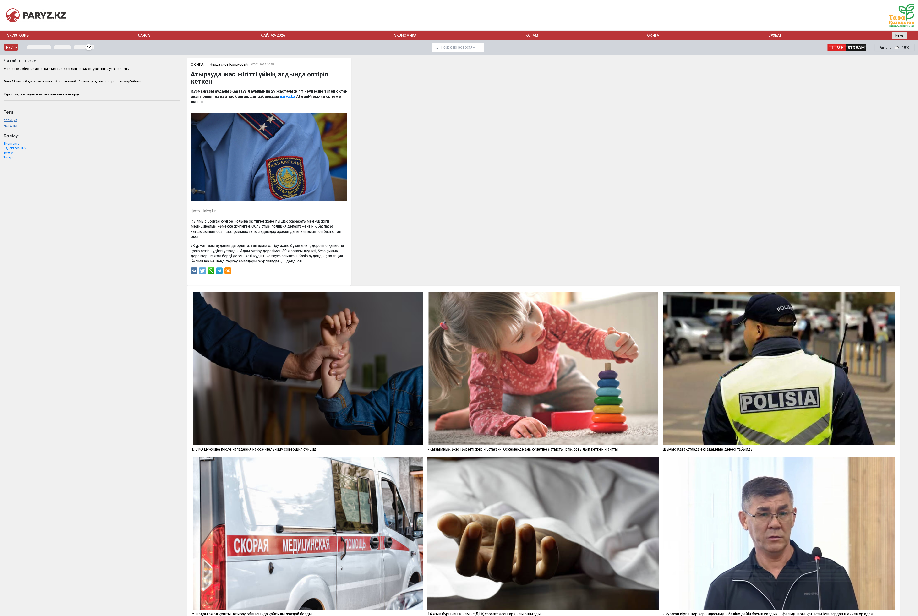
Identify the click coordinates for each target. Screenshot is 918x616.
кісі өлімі (10, 126)
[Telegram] (219, 271)
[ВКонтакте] (194, 271)
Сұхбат (774, 35)
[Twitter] (202, 271)
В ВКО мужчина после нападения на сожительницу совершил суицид (254, 449)
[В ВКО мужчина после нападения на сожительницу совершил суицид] (308, 368)
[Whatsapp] (211, 271)
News (899, 35)
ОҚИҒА (653, 35)
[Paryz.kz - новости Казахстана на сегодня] (36, 15)
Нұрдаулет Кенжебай (228, 64)
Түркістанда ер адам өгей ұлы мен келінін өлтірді (41, 94)
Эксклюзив (18, 35)
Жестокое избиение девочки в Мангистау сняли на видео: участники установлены (66, 69)
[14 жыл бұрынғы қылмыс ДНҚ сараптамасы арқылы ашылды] (543, 533)
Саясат (145, 35)
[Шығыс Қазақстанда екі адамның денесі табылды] (779, 368)
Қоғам (531, 35)
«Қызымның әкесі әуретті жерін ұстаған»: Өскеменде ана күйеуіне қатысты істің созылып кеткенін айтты (522, 449)
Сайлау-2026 (273, 35)
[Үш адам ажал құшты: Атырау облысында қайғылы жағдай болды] (308, 533)
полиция (10, 120)
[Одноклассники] (227, 271)
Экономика (405, 35)
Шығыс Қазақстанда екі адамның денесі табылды (708, 449)
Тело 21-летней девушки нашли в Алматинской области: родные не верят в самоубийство (73, 81)
